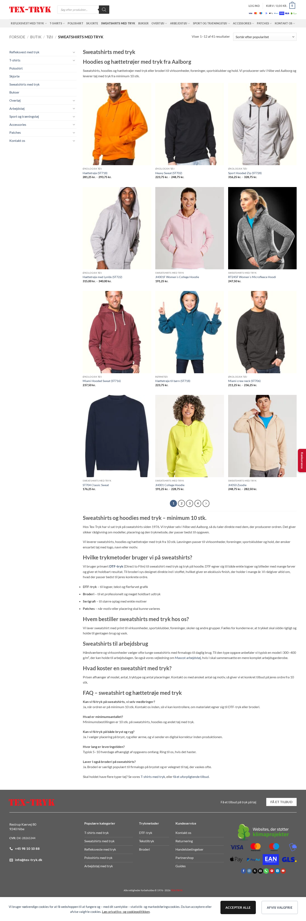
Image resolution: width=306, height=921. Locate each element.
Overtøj (158, 23)
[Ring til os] (266, 871)
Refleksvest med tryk (27, 23)
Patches (263, 23)
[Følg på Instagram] (249, 871)
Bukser (143, 23)
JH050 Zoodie (237, 485)
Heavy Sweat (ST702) (168, 173)
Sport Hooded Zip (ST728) (245, 173)
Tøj (49, 37)
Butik (35, 37)
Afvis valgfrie (279, 907)
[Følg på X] (254, 871)
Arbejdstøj (178, 23)
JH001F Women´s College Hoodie (177, 277)
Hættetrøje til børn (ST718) (172, 381)
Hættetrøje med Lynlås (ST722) (102, 277)
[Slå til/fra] (74, 52)
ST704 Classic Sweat (96, 485)
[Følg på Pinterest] (271, 871)
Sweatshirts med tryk (118, 23)
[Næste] (206, 503)
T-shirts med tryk (153, 777)
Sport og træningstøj (210, 23)
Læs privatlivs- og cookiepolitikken (126, 912)
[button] (254, 6)
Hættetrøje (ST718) (95, 173)
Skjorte (92, 23)
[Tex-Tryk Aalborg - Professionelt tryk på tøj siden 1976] (30, 10)
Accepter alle (238, 907)
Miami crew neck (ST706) (244, 381)
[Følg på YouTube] (283, 871)
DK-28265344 (26, 838)
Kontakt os (283, 23)
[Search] (104, 9)
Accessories (242, 23)
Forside (17, 37)
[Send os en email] (260, 871)
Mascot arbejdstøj (188, 658)
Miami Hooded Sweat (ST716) (102, 381)
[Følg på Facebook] (243, 871)
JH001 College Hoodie (169, 485)
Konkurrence (302, 460)
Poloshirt (75, 23)
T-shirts (56, 23)
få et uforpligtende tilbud (191, 777)
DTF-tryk (116, 566)
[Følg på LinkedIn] (277, 871)
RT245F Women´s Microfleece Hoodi (252, 277)
